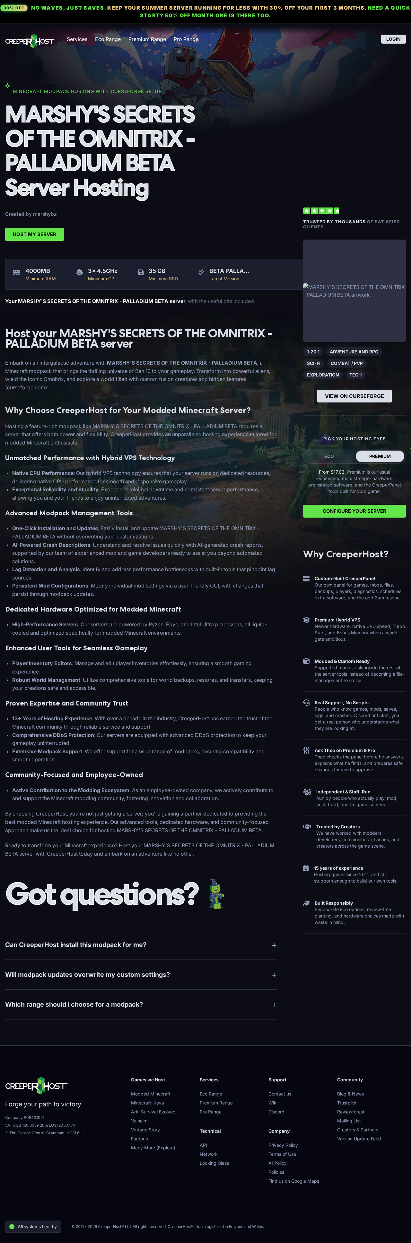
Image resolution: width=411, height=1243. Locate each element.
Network (209, 1154)
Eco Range (108, 39)
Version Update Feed (359, 1138)
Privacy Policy (283, 1145)
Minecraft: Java (147, 1102)
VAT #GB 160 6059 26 (24, 1125)
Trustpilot (347, 1102)
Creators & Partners (357, 1129)
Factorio (139, 1138)
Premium (380, 456)
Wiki (272, 1102)
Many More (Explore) (153, 1147)
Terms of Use (282, 1154)
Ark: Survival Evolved (153, 1111)
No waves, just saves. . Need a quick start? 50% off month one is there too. (207, 11)
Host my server (34, 234)
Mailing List (349, 1120)
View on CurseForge (354, 396)
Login (393, 39)
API (203, 1145)
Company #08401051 (24, 1117)
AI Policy (277, 1163)
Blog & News (350, 1093)
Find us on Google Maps (293, 1181)
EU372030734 (62, 1125)
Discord (276, 1111)
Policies (276, 1172)
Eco (329, 456)
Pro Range (186, 39)
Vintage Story (145, 1129)
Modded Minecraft (151, 1093)
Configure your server (354, 511)
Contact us (279, 1093)
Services (77, 39)
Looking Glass (214, 1163)
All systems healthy (37, 1226)
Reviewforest (350, 1111)
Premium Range (147, 39)
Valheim (139, 1120)
